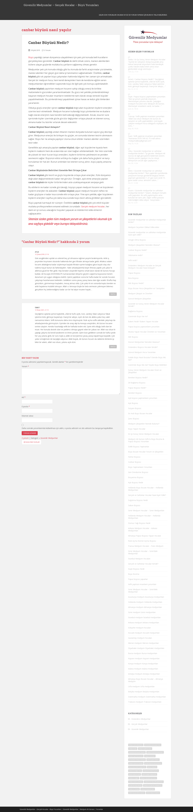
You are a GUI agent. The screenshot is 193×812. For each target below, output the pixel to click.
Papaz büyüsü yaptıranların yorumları (149, 96)
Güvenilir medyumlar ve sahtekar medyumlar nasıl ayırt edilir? (147, 233)
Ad (23, 397)
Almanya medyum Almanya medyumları (145, 607)
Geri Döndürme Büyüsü (138, 472)
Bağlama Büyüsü (135, 311)
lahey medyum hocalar (153, 792)
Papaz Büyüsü (134, 273)
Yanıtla (112, 294)
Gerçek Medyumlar (139, 724)
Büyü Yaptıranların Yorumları (140, 467)
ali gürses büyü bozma (135, 785)
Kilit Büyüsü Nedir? (136, 283)
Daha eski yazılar (32, 442)
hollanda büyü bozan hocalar (137, 752)
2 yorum (25, 438)
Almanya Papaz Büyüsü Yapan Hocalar (144, 535)
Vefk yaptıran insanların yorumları (150, 116)
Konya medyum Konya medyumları (143, 663)
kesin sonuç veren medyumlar (137, 767)
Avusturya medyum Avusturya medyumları (146, 597)
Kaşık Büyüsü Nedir (136, 569)
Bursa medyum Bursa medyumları (142, 653)
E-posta (26, 406)
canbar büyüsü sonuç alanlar (153, 763)
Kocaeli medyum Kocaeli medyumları (144, 633)
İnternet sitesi (27, 416)
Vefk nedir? (132, 260)
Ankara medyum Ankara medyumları (143, 622)
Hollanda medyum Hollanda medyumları (145, 602)
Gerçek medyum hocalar (93, 206)
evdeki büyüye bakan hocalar (136, 792)
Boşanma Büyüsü (135, 477)
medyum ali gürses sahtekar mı (152, 785)
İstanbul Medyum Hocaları (139, 558)
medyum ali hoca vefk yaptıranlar (154, 781)
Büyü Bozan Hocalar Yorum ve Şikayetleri (145, 451)
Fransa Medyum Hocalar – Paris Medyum (145, 546)
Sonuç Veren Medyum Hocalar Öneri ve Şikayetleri (144, 371)
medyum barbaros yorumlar (148, 778)
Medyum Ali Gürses (87, 809)
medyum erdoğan (133, 778)
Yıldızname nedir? (135, 255)
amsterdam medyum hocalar (137, 759)
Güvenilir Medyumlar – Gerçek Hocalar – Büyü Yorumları (61, 5)
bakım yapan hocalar (153, 759)
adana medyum (152, 767)
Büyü (30, 57)
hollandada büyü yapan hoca (152, 745)
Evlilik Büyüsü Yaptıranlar (138, 446)
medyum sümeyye (134, 789)
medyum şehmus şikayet (136, 763)
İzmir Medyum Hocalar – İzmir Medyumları (146, 510)
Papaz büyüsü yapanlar (138, 579)
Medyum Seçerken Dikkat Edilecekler (143, 227)
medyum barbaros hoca (147, 789)
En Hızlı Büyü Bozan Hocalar (140, 413)
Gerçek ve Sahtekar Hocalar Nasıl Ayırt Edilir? (147, 495)
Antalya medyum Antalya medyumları (144, 674)
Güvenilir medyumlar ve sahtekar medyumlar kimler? (144, 152)
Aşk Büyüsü (133, 403)
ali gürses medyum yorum (151, 770)
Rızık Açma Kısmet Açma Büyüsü (142, 541)
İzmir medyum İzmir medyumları (142, 612)
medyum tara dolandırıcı (136, 745)
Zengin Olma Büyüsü (137, 240)
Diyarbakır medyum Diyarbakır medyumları (146, 648)
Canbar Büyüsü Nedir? (48, 42)
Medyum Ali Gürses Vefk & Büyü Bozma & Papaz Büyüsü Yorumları (146, 440)
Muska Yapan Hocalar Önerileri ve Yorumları (146, 332)
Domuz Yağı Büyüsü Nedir (139, 523)
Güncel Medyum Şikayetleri (139, 298)
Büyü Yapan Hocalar (136, 429)
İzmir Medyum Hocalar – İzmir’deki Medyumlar (142, 552)
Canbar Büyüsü (134, 462)
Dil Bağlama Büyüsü (136, 382)
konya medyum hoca (134, 774)
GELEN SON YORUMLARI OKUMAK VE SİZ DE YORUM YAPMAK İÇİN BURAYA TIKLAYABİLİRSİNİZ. (133, 15)
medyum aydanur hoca (145, 748)
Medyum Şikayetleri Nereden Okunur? (144, 245)
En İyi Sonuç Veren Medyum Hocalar (149, 59)
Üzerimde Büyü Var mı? (138, 316)
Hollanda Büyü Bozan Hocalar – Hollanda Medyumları (145, 488)
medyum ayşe (132, 748)
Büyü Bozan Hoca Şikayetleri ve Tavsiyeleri (146, 288)
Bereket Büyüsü (135, 393)
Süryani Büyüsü (134, 408)
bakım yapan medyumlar (149, 774)
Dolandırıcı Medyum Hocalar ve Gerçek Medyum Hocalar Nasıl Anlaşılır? (144, 266)
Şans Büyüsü (133, 418)
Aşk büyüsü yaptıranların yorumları (142, 398)
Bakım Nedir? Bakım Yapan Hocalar (143, 321)
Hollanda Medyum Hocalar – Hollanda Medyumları (144, 516)
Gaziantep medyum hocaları (140, 638)
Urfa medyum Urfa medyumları (141, 686)
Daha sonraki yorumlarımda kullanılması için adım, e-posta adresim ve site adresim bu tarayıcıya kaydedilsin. (67, 428)
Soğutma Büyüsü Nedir (138, 500)
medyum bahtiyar (150, 756)
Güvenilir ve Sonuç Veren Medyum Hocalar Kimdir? (146, 304)
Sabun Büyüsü (134, 505)
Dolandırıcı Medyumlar (140, 719)
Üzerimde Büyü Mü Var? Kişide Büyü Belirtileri (147, 365)
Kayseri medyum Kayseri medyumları (144, 658)
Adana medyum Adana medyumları (143, 668)
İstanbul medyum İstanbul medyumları (144, 617)
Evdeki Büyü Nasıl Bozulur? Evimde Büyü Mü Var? (147, 358)
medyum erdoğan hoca (135, 770)
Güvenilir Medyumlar (49, 438)
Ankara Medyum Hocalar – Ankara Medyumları (142, 529)
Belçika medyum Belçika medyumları (143, 691)
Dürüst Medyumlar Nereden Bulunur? (144, 342)
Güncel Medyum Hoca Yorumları (142, 352)
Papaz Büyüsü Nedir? (137, 388)
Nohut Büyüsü (134, 457)
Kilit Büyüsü (133, 337)
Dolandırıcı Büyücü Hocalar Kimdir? (143, 347)
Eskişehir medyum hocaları (139, 627)
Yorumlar (99, 809)
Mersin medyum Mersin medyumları (143, 643)
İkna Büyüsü (133, 278)
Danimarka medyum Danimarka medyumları (147, 696)
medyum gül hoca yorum (136, 756)
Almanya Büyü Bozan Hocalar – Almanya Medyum (145, 680)
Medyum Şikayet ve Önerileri (140, 293)
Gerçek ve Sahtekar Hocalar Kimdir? (143, 564)
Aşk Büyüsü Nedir (135, 482)
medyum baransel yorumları (155, 752)
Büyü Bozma (133, 574)
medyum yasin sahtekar (135, 781)
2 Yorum (47, 50)
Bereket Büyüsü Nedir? (138, 377)
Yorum (25, 366)
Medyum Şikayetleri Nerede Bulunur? (143, 423)
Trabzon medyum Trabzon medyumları (144, 702)
